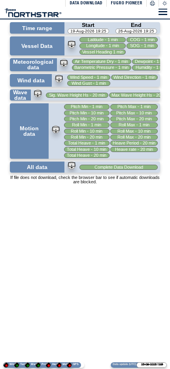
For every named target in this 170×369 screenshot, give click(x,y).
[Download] (72, 45)
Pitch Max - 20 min (134, 118)
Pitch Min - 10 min (87, 112)
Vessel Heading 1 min (103, 51)
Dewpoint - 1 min (152, 61)
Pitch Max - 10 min (134, 112)
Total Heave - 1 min (87, 143)
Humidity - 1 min (151, 67)
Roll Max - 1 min (134, 124)
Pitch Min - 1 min (87, 106)
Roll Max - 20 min (134, 137)
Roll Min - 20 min (87, 137)
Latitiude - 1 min (104, 39)
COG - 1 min (142, 39)
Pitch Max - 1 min (134, 106)
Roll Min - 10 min (87, 131)
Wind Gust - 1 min (89, 83)
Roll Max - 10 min (134, 131)
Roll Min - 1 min (87, 124)
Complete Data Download (119, 167)
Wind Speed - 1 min (89, 77)
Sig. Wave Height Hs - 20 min (77, 95)
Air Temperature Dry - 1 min (102, 61)
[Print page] (152, 3)
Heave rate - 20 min (134, 149)
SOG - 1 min (143, 45)
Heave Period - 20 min (134, 143)
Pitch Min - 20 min (87, 118)
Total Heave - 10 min (87, 149)
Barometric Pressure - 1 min (103, 67)
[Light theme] (164, 3)
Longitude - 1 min (103, 45)
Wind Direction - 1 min (134, 77)
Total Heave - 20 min (87, 155)
